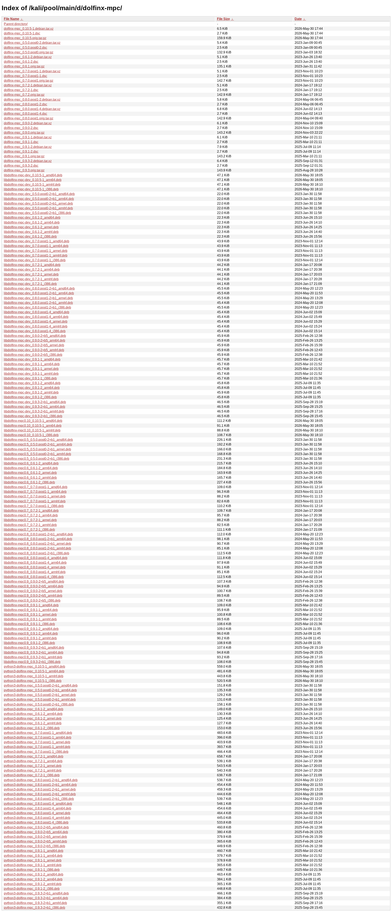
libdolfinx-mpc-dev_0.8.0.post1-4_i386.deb (35, 331)
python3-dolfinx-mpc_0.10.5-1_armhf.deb (33, 676)
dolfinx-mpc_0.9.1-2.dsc (21, 151)
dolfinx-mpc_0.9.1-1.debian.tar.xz (28, 137)
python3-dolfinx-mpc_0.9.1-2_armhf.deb (32, 884)
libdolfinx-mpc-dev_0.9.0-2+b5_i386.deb (33, 354)
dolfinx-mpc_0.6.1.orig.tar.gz (24, 66)
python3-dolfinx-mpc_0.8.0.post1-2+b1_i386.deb (39, 799)
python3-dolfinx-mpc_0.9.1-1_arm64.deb (33, 855)
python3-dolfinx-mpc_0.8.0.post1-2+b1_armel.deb (40, 789)
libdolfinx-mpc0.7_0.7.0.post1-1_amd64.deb (35, 487)
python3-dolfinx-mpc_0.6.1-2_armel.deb (32, 718)
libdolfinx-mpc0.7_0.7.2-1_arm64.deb (31, 515)
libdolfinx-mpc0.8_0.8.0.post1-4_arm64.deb (35, 562)
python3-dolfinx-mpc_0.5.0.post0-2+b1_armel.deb (40, 695)
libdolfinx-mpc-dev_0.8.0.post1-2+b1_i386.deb (37, 307)
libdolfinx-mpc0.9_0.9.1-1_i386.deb (29, 624)
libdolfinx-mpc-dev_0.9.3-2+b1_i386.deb (33, 416)
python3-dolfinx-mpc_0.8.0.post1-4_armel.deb (37, 813)
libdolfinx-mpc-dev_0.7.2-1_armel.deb (31, 274)
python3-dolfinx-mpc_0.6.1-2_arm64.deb (33, 714)
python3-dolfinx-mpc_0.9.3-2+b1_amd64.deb (36, 893)
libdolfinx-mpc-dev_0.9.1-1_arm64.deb (32, 364)
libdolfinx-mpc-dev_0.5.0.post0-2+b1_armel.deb (38, 203)
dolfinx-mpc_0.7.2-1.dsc (21, 90)
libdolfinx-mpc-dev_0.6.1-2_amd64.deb (32, 217)
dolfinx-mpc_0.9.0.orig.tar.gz (24, 132)
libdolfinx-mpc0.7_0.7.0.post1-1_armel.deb (35, 496)
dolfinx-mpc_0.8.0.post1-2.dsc (25, 104)
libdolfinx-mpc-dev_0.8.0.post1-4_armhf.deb (35, 326)
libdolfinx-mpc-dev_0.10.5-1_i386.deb (31, 189)
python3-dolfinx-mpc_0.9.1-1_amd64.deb (33, 850)
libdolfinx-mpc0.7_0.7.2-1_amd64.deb (31, 510)
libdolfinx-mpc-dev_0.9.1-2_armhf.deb (31, 392)
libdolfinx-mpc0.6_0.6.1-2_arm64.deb (31, 468)
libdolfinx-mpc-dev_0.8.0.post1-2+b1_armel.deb (38, 298)
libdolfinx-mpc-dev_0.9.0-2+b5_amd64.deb (35, 335)
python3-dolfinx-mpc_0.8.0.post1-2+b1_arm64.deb (40, 784)
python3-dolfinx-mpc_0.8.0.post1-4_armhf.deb (37, 817)
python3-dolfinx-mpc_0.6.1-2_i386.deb (32, 728)
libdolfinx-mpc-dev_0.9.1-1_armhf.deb (31, 373)
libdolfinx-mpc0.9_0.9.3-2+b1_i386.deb (32, 662)
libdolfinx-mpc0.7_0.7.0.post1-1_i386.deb (34, 506)
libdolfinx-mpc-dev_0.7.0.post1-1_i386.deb (35, 260)
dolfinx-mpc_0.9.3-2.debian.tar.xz (28, 161)
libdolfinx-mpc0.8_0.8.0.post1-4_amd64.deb (35, 558)
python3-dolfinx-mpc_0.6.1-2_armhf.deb (32, 723)
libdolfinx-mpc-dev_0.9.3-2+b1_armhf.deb (34, 411)
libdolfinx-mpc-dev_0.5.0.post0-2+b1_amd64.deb (39, 194)
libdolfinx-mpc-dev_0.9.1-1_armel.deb (31, 369)
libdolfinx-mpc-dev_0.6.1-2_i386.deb (30, 236)
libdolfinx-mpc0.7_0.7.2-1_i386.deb (29, 529)
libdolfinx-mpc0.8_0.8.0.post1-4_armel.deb (35, 567)
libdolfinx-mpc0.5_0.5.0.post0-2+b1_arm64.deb (38, 444)
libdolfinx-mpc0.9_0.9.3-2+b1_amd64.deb (34, 647)
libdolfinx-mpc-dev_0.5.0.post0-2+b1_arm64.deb (39, 199)
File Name (11, 19)
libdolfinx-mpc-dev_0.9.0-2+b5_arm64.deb (34, 340)
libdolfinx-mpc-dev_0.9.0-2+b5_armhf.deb (34, 350)
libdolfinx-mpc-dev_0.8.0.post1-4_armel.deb (35, 321)
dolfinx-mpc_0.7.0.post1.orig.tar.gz (28, 80)
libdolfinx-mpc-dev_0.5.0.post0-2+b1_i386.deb (37, 213)
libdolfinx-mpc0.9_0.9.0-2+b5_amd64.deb (34, 581)
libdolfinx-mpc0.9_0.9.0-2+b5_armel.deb (33, 591)
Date (298, 19)
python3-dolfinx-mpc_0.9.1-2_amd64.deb (33, 874)
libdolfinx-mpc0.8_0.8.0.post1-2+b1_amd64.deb (38, 534)
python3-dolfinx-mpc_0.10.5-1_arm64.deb (34, 671)
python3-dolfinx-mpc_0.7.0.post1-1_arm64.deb (37, 737)
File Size (223, 19)
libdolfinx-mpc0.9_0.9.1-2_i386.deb (29, 643)
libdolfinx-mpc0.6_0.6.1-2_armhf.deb (30, 477)
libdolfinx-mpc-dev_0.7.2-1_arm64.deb (32, 269)
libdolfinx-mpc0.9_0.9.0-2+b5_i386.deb (32, 600)
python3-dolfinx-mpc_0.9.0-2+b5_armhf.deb (35, 841)
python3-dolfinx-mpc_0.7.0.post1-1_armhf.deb (37, 747)
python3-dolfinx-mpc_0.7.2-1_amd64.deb (33, 756)
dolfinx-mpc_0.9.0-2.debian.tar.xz (28, 123)
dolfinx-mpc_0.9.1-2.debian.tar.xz (28, 147)
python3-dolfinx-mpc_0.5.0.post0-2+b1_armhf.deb (40, 699)
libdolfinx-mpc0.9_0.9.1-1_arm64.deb (31, 610)
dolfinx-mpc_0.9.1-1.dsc (21, 142)
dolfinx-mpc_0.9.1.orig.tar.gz (24, 156)
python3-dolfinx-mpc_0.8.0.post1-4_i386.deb (36, 822)
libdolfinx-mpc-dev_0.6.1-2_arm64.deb (32, 222)
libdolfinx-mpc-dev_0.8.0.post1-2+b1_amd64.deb (39, 288)
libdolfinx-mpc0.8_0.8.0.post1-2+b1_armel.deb (37, 543)
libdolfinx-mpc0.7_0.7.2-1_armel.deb (30, 520)
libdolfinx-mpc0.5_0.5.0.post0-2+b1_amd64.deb (38, 439)
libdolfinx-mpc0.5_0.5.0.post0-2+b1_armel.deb (37, 449)
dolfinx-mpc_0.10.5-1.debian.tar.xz (28, 28)
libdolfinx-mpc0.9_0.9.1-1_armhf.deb (30, 619)
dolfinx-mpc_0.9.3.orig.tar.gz (24, 170)
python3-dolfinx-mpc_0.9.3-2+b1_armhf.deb (35, 903)
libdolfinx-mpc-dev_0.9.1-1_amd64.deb (32, 359)
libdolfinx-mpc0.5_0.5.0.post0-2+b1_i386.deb (36, 458)
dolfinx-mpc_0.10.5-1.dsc (22, 33)
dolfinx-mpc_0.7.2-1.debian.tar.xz (28, 85)
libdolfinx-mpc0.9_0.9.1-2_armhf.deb (30, 638)
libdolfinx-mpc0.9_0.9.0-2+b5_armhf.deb (33, 595)
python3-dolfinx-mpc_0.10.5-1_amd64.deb (34, 666)
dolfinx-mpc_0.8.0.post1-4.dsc (25, 113)
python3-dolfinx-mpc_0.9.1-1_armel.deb (32, 860)
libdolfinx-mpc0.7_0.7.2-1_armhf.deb (30, 525)
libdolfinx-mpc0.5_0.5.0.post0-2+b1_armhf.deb (37, 454)
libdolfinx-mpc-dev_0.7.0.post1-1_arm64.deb (36, 246)
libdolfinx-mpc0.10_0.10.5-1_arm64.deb (32, 425)
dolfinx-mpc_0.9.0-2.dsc (21, 128)
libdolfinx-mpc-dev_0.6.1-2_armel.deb (31, 227)
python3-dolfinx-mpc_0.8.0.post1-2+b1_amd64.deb (41, 780)
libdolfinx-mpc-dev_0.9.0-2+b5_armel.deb (34, 345)
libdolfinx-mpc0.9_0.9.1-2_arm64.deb (31, 633)
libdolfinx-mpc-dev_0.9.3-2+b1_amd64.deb (35, 402)
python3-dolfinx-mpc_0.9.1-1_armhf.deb (32, 865)
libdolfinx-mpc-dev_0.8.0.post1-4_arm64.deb (36, 317)
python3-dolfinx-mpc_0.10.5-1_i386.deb (32, 681)
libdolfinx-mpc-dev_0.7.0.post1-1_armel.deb (35, 251)
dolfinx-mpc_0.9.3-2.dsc (21, 165)
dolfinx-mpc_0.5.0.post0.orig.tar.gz (28, 52)
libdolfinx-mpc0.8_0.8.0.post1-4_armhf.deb (35, 572)
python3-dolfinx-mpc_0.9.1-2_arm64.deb (33, 879)
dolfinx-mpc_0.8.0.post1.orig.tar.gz (28, 118)
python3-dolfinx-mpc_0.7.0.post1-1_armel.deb (37, 742)
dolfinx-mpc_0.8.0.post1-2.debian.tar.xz (32, 99)
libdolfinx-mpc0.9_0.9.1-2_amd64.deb (31, 629)
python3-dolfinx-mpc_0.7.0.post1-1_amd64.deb (38, 732)
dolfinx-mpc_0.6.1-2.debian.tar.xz (28, 57)
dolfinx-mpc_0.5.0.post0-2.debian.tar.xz (32, 42)
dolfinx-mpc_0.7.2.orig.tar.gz (24, 94)
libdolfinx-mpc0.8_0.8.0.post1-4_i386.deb (34, 577)
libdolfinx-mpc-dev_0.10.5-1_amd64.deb (33, 175)
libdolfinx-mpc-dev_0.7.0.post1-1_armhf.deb (35, 255)
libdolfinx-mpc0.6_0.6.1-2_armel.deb (30, 472)
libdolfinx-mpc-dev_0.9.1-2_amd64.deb (32, 383)
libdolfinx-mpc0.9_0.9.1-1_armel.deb (30, 614)
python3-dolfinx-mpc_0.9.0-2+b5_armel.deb (35, 836)
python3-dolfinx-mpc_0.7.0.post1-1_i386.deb (36, 751)
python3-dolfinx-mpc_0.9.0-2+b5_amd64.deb (36, 827)
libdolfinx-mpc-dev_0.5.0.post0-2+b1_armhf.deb (38, 208)
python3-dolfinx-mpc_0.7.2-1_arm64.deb (33, 761)
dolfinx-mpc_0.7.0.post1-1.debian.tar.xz (32, 71)
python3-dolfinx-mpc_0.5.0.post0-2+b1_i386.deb (39, 704)
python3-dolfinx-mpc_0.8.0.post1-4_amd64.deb (38, 803)
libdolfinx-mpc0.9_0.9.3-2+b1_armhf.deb (33, 657)
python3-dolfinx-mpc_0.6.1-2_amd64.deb (33, 709)
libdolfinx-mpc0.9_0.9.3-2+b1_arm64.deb (33, 652)
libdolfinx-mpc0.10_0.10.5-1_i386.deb (31, 435)
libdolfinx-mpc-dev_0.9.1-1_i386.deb (30, 378)
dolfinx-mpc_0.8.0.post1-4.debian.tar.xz (32, 109)
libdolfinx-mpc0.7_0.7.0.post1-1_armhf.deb (35, 501)
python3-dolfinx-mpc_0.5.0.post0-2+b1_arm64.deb (40, 690)
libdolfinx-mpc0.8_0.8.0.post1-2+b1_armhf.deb (37, 548)
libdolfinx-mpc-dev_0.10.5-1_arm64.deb (32, 180)
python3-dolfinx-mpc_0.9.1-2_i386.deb (32, 888)
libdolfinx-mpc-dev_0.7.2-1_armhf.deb (31, 279)
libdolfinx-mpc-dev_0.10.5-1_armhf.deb (32, 184)
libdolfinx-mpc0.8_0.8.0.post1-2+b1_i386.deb (36, 553)
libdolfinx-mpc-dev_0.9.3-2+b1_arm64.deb (34, 406)
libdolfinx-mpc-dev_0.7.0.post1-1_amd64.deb (36, 241)
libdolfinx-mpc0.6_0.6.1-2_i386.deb (29, 482)
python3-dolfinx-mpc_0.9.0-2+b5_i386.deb (34, 846)
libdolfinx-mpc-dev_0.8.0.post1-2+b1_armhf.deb (38, 302)
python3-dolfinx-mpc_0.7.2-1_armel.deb (32, 766)
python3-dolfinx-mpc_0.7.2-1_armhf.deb (32, 770)
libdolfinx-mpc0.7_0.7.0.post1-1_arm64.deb (35, 491)
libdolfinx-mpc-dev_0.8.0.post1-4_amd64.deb (36, 312)
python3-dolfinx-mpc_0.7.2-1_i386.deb (32, 775)
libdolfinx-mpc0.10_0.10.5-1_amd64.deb (33, 420)
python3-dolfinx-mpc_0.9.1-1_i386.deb (32, 869)
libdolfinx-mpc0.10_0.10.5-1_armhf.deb (32, 430)
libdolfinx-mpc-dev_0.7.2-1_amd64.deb (32, 265)
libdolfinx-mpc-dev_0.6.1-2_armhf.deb (31, 232)
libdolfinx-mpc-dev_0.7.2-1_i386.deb (30, 284)
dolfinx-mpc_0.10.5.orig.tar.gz (25, 38)
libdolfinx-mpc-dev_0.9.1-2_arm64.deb (32, 387)
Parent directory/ (16, 24)
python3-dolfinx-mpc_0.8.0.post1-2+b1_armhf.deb (40, 794)
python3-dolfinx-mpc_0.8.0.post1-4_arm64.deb (37, 808)
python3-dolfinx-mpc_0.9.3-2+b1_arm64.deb (36, 898)
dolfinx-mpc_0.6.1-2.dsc (21, 61)
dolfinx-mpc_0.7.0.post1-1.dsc (25, 76)
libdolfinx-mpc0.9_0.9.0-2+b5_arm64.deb (33, 586)
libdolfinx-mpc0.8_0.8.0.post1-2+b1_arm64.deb (38, 539)
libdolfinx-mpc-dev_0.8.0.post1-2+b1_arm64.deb (39, 293)
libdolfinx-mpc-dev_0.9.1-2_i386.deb (30, 397)
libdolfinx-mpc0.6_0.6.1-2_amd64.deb (31, 463)
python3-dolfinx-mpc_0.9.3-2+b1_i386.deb (34, 907)
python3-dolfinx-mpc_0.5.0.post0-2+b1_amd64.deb (41, 685)
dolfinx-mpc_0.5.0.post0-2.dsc (25, 47)
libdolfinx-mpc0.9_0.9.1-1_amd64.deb (31, 605)
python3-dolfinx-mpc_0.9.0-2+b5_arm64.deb (36, 832)
